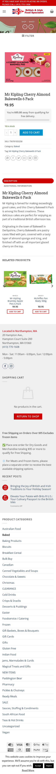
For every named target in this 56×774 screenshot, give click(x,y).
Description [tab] (10, 180)
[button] (4, 11)
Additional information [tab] (18, 185)
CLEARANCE (9, 588)
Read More (28, 770)
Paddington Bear (12, 678)
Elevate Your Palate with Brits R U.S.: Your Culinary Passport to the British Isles (31, 499)
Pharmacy (8, 684)
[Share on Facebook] (13, 158)
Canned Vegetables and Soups (20, 571)
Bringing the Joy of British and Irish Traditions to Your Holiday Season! (30, 488)
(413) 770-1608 (10, 347)
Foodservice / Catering (15, 618)
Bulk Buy (7, 558)
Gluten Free (9, 648)
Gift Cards (8, 636)
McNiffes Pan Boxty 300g (41, 299)
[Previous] (4, 292)
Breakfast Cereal (11, 553)
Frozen (6, 624)
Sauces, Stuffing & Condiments (20, 708)
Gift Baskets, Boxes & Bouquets (20, 630)
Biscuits (6, 546)
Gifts (5, 642)
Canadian (7, 564)
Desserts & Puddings (14, 606)
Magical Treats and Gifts (16, 666)
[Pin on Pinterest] (30, 158)
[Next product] (25, 26)
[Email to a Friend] (24, 158)
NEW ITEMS (9, 672)
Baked (31, 21)
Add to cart (31, 132)
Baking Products (11, 541)
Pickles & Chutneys (13, 690)
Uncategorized (11, 726)
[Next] (52, 292)
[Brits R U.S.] (28, 11)
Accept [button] (38, 765)
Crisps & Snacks (11, 600)
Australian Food (11, 529)
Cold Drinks (9, 594)
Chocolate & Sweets (14, 576)
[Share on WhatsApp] (7, 158)
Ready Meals (9, 696)
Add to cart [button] (15, 311)
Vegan (6, 732)
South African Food (13, 714)
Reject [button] (49, 765)
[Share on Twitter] (18, 158)
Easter (6, 612)
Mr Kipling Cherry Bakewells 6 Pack (25, 151)
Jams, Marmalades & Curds (18, 660)
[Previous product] (31, 26)
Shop (24, 21)
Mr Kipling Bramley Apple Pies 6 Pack (15, 301)
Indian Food (9, 654)
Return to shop (28, 416)
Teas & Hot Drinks (12, 720)
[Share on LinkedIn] (35, 158)
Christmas (8, 582)
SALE (5, 702)
